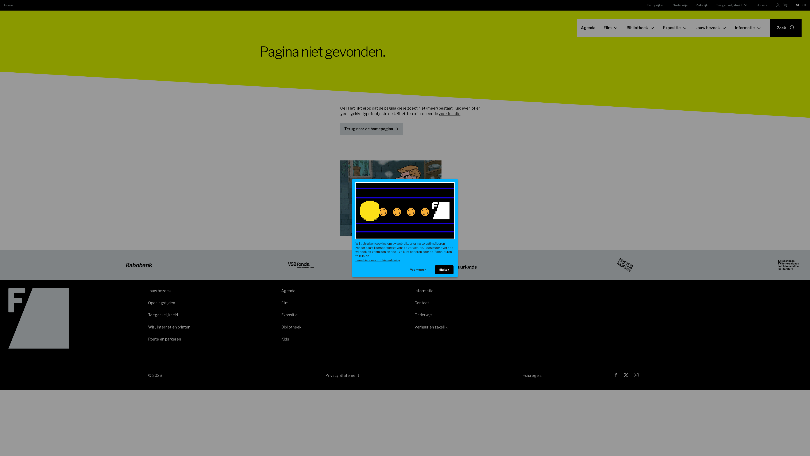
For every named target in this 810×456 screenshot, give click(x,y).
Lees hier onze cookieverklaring (378, 260)
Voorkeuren (418, 269)
